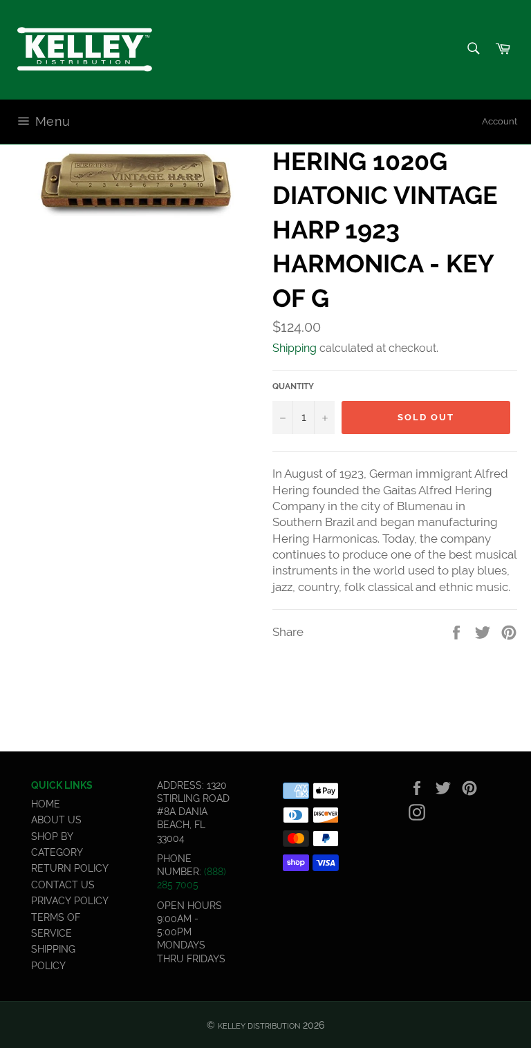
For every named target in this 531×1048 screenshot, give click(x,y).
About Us (56, 819)
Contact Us (63, 884)
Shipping (294, 348)
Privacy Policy (70, 900)
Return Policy (70, 868)
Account (499, 121)
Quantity (293, 386)
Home (45, 804)
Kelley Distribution (259, 1026)
